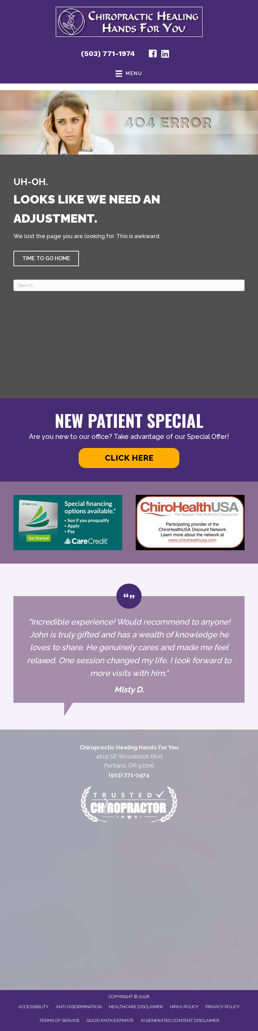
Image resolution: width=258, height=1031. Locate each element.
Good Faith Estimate (110, 1020)
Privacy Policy (223, 1006)
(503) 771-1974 (108, 53)
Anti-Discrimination (79, 1006)
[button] (46, 258)
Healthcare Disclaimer (136, 1006)
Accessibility (33, 1006)
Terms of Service (59, 1020)
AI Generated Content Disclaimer (180, 1020)
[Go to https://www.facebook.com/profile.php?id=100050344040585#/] (152, 54)
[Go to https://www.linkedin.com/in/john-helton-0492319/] (165, 54)
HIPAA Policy (184, 1006)
